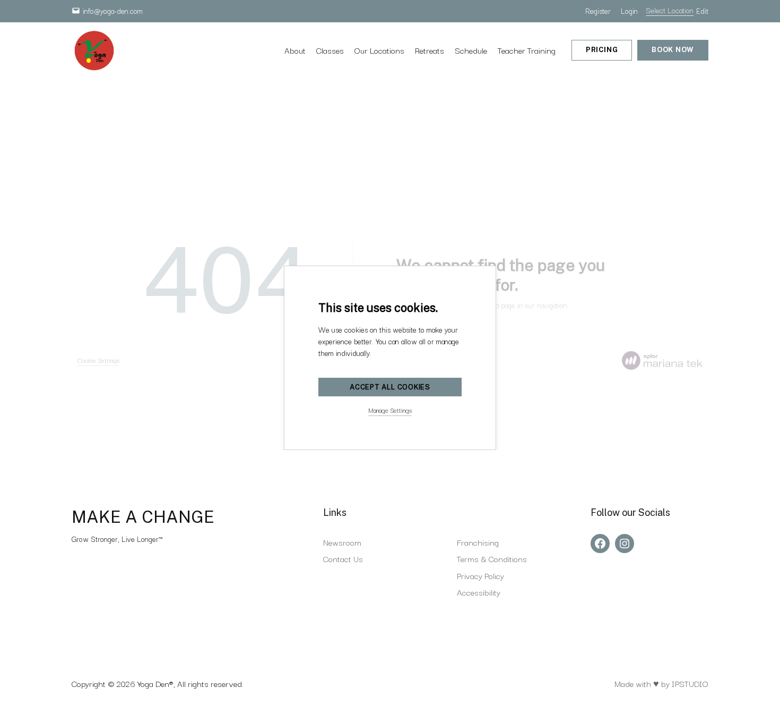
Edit (702, 10)
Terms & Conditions (492, 558)
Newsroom (342, 542)
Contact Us (343, 558)
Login (629, 10)
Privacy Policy (480, 575)
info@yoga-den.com (113, 10)
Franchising (478, 542)
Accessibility (478, 591)
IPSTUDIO (690, 683)
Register (598, 10)
